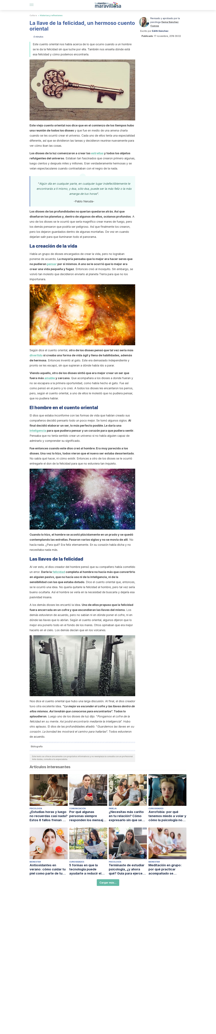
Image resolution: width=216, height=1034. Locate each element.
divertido (36, 355)
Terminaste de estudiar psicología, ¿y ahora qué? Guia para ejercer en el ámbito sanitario (126, 869)
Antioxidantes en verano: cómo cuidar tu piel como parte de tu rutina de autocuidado (48, 869)
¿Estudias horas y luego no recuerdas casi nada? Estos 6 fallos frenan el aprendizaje (49, 816)
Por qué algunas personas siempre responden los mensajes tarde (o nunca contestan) (88, 816)
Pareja (113, 808)
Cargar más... (108, 882)
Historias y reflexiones (51, 15)
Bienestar (35, 862)
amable (49, 378)
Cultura (33, 15)
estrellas (97, 153)
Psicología (36, 808)
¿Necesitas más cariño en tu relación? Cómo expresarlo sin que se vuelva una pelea (126, 816)
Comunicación (77, 808)
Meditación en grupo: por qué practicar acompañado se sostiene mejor (165, 869)
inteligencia (38, 430)
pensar (52, 264)
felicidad (58, 572)
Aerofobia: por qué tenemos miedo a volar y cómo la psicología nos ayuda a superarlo (167, 816)
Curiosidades (155, 808)
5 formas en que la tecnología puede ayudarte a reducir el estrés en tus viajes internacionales (85, 869)
